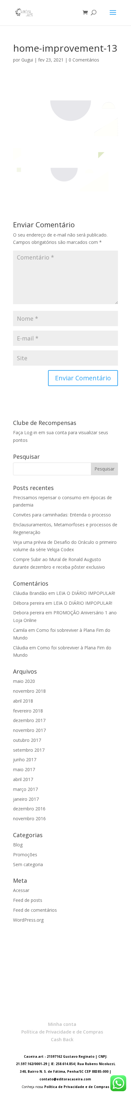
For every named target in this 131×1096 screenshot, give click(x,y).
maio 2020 (24, 681)
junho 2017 (24, 759)
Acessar (21, 890)
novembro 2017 (29, 730)
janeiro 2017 (26, 799)
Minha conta (62, 1024)
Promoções (25, 854)
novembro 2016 (29, 818)
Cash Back (62, 1039)
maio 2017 (24, 769)
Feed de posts (27, 900)
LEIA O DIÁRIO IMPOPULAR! (85, 593)
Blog (18, 845)
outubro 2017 (27, 740)
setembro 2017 (29, 750)
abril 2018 (23, 701)
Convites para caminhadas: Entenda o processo (62, 515)
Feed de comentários (35, 910)
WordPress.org (28, 920)
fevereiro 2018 (28, 711)
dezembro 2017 (29, 720)
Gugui (27, 60)
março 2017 (25, 789)
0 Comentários (84, 60)
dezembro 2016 (29, 809)
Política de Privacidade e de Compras (62, 1032)
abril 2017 (23, 779)
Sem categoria (28, 864)
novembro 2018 (29, 691)
